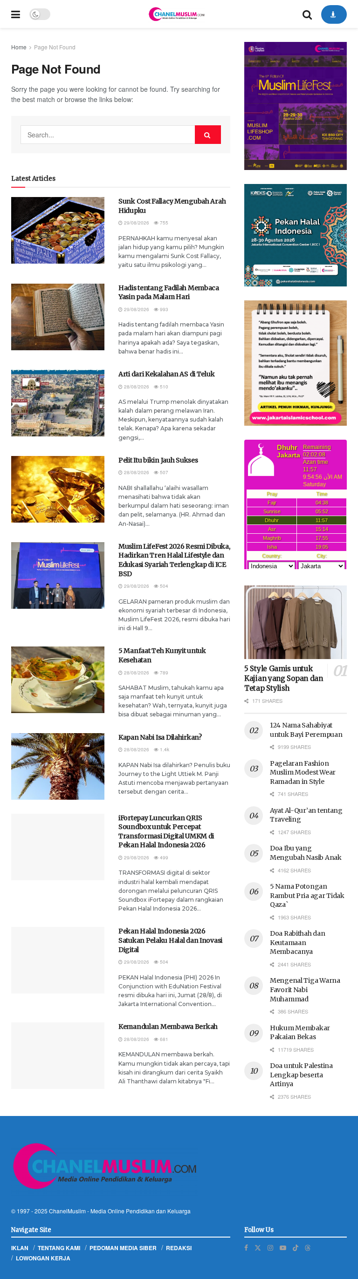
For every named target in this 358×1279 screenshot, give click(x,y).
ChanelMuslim (67, 1211)
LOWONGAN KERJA (43, 1258)
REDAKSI (179, 1248)
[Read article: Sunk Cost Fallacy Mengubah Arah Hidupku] (57, 230)
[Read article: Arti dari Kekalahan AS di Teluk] (57, 403)
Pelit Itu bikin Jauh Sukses (158, 460)
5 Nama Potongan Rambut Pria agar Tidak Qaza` (307, 895)
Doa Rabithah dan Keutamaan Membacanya (297, 942)
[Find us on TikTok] (295, 1247)
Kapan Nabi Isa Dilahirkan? (160, 737)
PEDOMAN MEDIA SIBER (123, 1248)
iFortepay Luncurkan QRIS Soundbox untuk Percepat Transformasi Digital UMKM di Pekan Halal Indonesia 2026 (166, 832)
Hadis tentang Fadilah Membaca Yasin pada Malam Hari (168, 292)
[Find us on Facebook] (246, 1247)
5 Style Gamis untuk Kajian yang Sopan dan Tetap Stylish (283, 678)
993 (163, 309)
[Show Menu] (15, 14)
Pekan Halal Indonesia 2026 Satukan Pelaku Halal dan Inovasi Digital (170, 940)
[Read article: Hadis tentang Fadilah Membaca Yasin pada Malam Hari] (57, 317)
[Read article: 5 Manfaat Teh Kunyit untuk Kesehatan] (57, 679)
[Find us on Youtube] (283, 1247)
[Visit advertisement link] (295, 106)
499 (163, 857)
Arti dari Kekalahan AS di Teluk (166, 374)
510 (163, 386)
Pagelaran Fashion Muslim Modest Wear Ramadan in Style (303, 772)
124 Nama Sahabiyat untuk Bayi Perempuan (306, 730)
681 (163, 1039)
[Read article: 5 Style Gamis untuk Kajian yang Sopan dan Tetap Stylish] (295, 622)
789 (163, 672)
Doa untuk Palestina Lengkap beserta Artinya (301, 1074)
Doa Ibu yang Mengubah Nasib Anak (306, 853)
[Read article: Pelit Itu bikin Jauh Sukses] (57, 489)
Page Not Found (55, 47)
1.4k (163, 749)
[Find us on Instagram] (270, 1247)
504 (163, 586)
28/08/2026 (136, 386)
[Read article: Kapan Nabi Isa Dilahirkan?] (57, 766)
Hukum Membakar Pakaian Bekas (300, 1032)
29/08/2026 (136, 222)
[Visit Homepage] (176, 14)
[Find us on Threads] (307, 1247)
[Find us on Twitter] (258, 1247)
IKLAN (19, 1248)
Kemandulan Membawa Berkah (168, 1026)
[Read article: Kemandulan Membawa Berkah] (57, 1055)
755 (163, 222)
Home (19, 47)
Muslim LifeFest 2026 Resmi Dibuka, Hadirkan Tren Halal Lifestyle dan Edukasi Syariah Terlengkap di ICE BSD (174, 560)
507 (163, 472)
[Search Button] (307, 14)
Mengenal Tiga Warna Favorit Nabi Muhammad (305, 989)
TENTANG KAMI (59, 1248)
